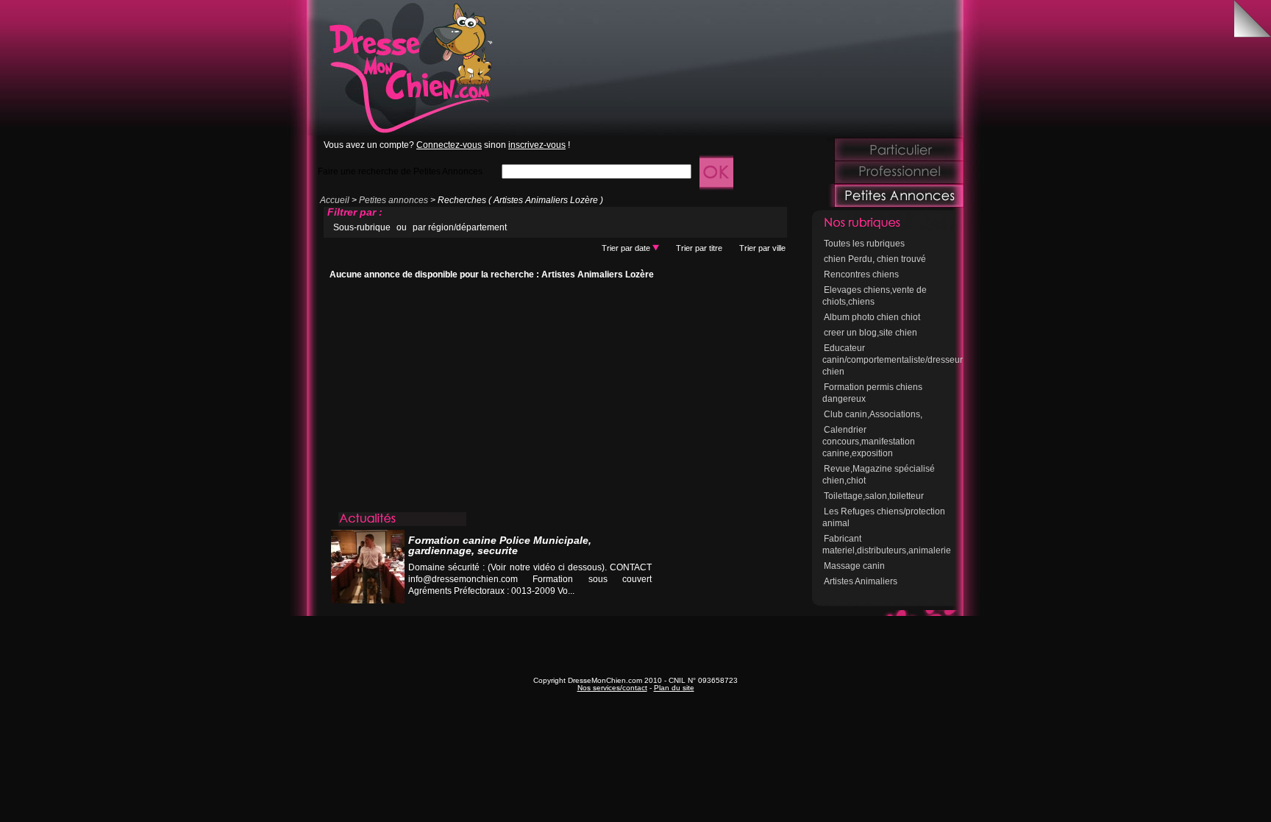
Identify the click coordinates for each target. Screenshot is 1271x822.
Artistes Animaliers (860, 581)
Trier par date (627, 248)
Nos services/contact (612, 688)
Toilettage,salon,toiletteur (874, 496)
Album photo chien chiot (872, 317)
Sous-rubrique (362, 227)
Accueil (334, 200)
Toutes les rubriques (864, 243)
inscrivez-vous (537, 145)
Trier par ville (762, 248)
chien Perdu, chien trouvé (875, 259)
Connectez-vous (449, 145)
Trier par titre (699, 248)
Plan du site (674, 688)
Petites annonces (393, 200)
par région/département (460, 227)
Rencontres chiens (861, 274)
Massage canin (854, 566)
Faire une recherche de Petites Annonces (400, 171)
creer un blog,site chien (870, 332)
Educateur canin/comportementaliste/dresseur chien (892, 360)
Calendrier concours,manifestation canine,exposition (868, 441)
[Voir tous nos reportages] (596, 605)
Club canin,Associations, (873, 414)
